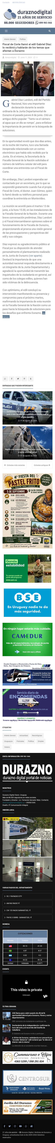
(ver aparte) (35, 255)
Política (23, 39)
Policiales (20, 741)
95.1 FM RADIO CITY (14, 896)
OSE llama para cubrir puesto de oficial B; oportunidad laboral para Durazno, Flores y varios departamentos (32, 1015)
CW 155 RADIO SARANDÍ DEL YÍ (18, 910)
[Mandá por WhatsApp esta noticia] (5, 378)
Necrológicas (37, 736)
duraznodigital (11, 57)
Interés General (10, 39)
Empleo (41, 741)
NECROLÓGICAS (18, 3)
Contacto (6, 3)
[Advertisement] (27, 346)
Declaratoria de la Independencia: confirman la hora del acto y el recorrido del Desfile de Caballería (31, 1027)
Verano (7, 747)
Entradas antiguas (41, 465)
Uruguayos (8, 741)
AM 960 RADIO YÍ (12, 903)
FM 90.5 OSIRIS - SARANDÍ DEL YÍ (19, 917)
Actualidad (24, 736)
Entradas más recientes (15, 465)
